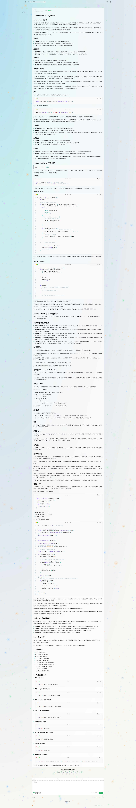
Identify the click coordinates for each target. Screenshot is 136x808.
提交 (101, 792)
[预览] (40, 793)
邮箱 (58, 779)
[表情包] (36, 793)
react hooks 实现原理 (43, 167)
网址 (81, 779)
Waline (99, 805)
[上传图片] (38, 793)
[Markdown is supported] (34, 793)
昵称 (34, 779)
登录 (107, 1)
